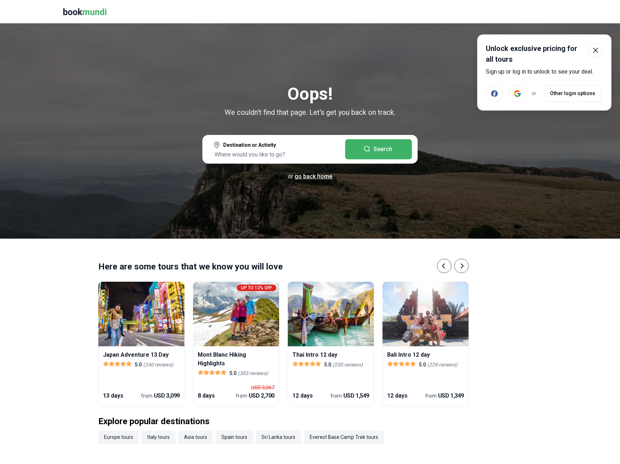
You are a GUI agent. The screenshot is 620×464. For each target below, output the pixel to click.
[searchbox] (274, 154)
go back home (313, 176)
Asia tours (195, 437)
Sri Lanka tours (278, 437)
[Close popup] (595, 50)
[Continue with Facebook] (494, 93)
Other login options (572, 93)
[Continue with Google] (517, 93)
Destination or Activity (249, 145)
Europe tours (118, 437)
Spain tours (234, 437)
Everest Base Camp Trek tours (344, 437)
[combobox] (274, 150)
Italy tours (158, 437)
